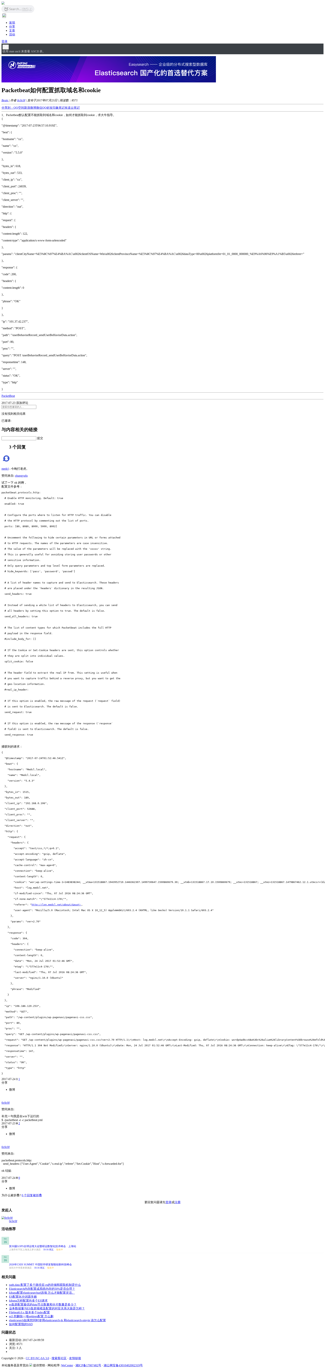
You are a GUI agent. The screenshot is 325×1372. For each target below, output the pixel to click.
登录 (5, 41)
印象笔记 (59, 107)
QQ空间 (19, 107)
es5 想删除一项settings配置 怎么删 (31, 1316)
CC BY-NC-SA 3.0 (37, 1358)
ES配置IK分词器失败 (23, 1296)
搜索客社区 (59, 1358)
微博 (12, 1089)
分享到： (8, 107)
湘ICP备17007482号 (88, 1365)
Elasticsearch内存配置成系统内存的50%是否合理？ (42, 1288)
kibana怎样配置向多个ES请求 (28, 1300)
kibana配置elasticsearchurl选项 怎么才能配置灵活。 (42, 1292)
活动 (12, 34)
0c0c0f (21, 100)
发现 (12, 22)
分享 (12, 26)
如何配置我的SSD (21, 1324)
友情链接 (75, 1358)
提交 (40, 438)
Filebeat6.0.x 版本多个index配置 (29, 1312)
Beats (5, 100)
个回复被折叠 (32, 1195)
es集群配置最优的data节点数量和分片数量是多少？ (43, 1304)
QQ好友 (47, 107)
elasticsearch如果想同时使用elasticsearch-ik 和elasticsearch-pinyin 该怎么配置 (57, 1320)
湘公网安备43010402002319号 (123, 1365)
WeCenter (67, 1365)
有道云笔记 (72, 107)
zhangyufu (21, 475)
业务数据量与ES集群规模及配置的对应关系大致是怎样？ (47, 1308)
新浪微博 (30, 107)
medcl (5, 468)
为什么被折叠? (11, 1195)
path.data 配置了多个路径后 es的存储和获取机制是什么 (45, 1284)
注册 (178, 1202)
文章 (12, 30)
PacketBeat (8, 395)
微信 (39, 107)
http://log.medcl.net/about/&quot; (56, 904)
